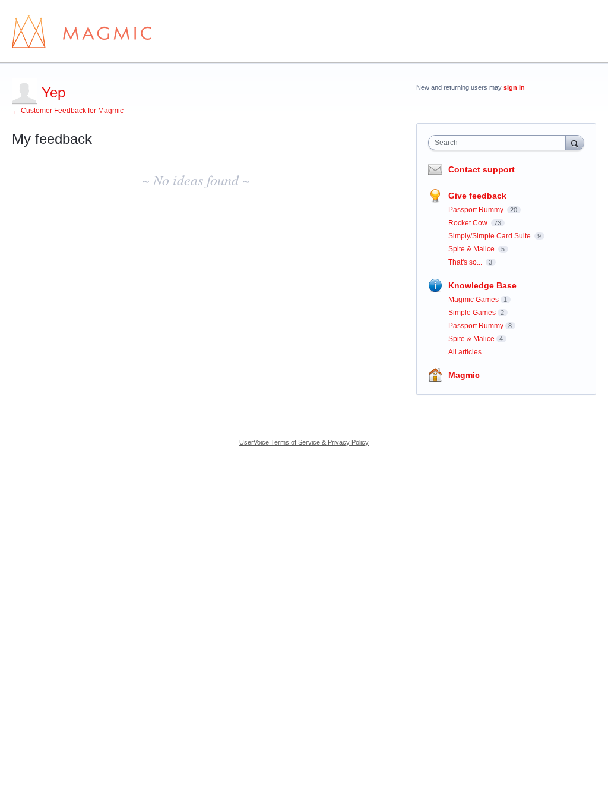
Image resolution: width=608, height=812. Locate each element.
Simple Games (472, 313)
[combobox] (499, 143)
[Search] (574, 142)
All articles (465, 352)
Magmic (464, 375)
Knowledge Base (482, 285)
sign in (514, 87)
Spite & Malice (472, 249)
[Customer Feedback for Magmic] (81, 31)
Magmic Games (473, 299)
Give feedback (477, 195)
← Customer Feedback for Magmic (68, 110)
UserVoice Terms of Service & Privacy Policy (304, 442)
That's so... (466, 262)
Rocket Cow (468, 223)
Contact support (481, 169)
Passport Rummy (476, 210)
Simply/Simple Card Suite (490, 236)
